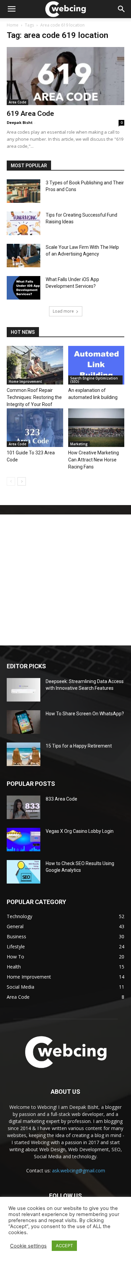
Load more (63, 311)
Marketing (79, 444)
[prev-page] (11, 481)
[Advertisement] (65, 579)
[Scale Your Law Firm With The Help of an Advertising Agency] (23, 255)
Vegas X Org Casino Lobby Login (80, 831)
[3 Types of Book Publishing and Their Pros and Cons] (23, 191)
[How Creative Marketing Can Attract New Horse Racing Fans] (96, 427)
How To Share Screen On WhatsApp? (85, 713)
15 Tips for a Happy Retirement (79, 746)
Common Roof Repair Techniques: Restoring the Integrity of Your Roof (34, 397)
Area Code (17, 102)
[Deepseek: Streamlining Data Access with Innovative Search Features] (23, 690)
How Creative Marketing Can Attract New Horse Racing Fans (93, 459)
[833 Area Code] (23, 807)
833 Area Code (61, 799)
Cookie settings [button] (28, 1246)
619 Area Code (30, 113)
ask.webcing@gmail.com (78, 1170)
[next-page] (21, 481)
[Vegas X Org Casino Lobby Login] (23, 839)
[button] (121, 9)
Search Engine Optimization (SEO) (94, 380)
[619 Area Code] (65, 76)
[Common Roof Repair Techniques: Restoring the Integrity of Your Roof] (35, 365)
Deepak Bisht (20, 122)
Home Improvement (25, 381)
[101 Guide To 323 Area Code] (35, 427)
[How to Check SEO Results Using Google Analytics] (23, 872)
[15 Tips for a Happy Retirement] (23, 754)
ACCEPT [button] (64, 1245)
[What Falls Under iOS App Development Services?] (23, 288)
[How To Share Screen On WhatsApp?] (23, 722)
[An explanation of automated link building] (96, 365)
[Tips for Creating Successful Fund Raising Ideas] (23, 223)
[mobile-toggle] (11, 9)
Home (12, 25)
